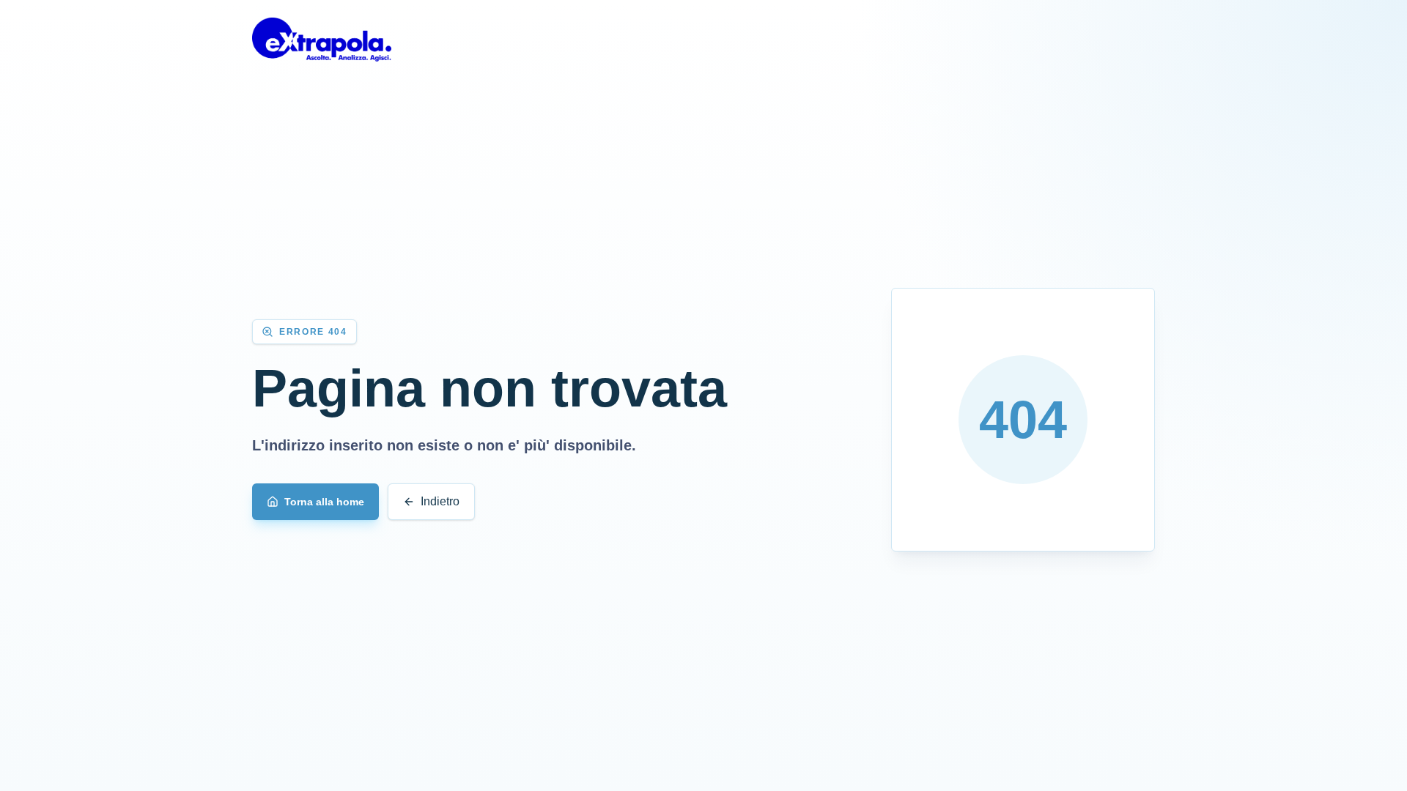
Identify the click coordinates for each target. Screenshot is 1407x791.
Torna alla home (324, 502)
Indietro (440, 501)
